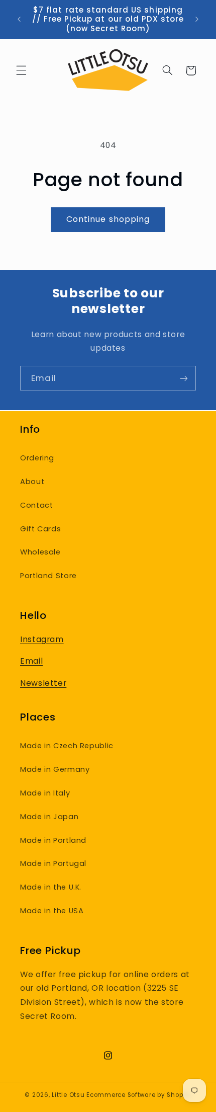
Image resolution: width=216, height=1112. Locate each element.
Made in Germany (54, 769)
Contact (36, 505)
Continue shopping (108, 219)
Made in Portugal (53, 863)
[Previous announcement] (19, 20)
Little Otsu (68, 1095)
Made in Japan (49, 817)
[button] (21, 70)
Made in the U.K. (50, 887)
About (32, 481)
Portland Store (48, 576)
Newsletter (43, 683)
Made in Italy (45, 793)
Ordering (37, 458)
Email (31, 661)
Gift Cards (40, 529)
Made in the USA (51, 911)
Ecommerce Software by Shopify (138, 1095)
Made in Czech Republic (67, 746)
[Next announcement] (197, 20)
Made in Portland (53, 840)
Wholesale (40, 552)
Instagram (42, 639)
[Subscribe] (183, 378)
